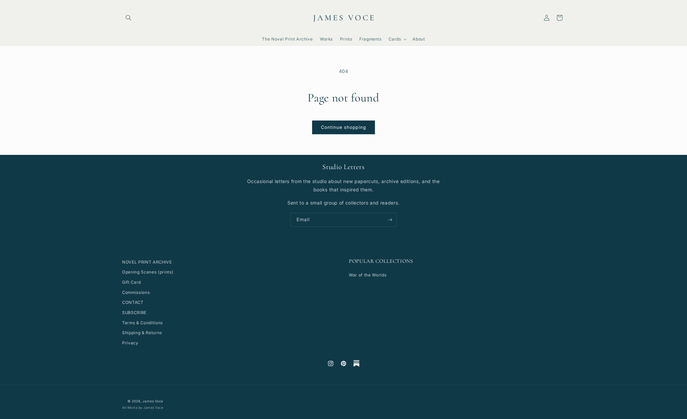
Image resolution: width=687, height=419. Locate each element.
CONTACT (133, 302)
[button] (128, 17)
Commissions (136, 292)
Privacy (130, 342)
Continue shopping (343, 127)
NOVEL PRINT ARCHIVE (147, 262)
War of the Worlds (367, 275)
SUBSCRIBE (134, 312)
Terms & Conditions (142, 322)
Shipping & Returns (142, 332)
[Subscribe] (389, 220)
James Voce (152, 401)
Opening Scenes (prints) (147, 272)
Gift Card (131, 282)
